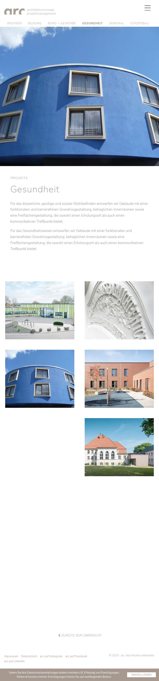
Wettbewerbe (111, 28)
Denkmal (116, 23)
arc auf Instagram (51, 656)
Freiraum (85, 28)
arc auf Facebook (76, 656)
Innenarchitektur (55, 28)
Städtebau (139, 23)
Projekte (19, 178)
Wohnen (14, 23)
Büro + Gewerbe (62, 23)
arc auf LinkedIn (14, 661)
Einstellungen (141, 674)
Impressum (11, 656)
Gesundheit (92, 23)
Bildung (35, 23)
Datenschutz (29, 656)
